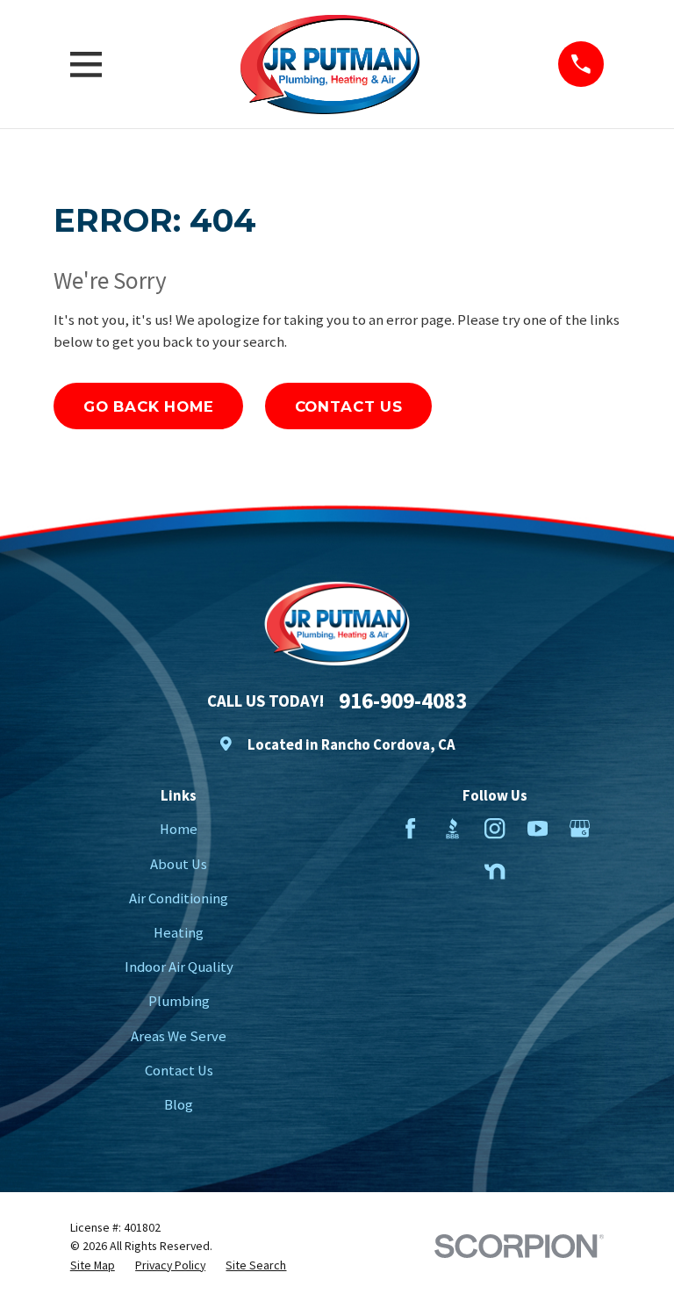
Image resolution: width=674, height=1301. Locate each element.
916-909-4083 (403, 701)
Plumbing (179, 1001)
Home (178, 829)
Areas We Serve (178, 1036)
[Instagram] (494, 828)
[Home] (329, 64)
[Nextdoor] (494, 871)
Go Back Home (148, 406)
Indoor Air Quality (179, 967)
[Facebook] (410, 828)
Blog (178, 1105)
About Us (178, 864)
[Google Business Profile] (580, 828)
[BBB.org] (452, 828)
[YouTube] (537, 828)
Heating (179, 933)
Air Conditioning (178, 898)
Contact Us (349, 406)
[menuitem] (92, 1265)
